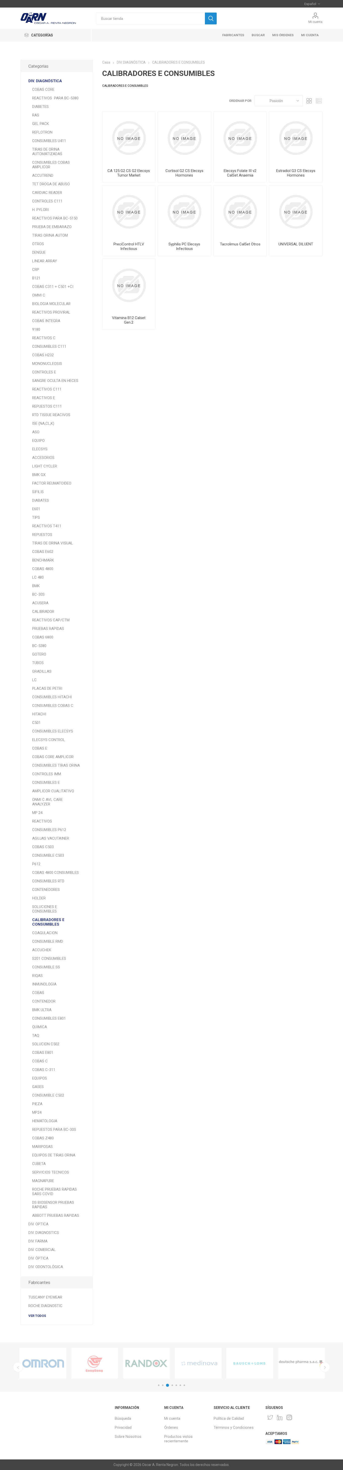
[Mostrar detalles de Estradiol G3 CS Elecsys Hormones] (295, 138)
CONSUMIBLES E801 (49, 1018)
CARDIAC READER (47, 192)
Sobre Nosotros (128, 1436)
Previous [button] (18, 1367)
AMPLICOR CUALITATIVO (53, 791)
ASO (35, 432)
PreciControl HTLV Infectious (128, 246)
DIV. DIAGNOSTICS (43, 1232)
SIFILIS (38, 492)
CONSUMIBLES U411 (49, 141)
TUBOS (38, 663)
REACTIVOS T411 (46, 526)
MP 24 (37, 812)
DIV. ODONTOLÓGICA (45, 1267)
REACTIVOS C (43, 338)
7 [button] (184, 1385)
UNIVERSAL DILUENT (295, 244)
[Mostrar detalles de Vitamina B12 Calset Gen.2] (128, 285)
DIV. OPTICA (38, 1224)
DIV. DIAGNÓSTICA (45, 81)
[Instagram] (289, 1417)
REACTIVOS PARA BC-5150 (55, 218)
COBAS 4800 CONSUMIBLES (55, 872)
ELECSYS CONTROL (48, 740)
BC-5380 (39, 645)
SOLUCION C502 (45, 1044)
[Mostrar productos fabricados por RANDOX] (146, 1363)
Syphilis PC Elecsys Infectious (184, 246)
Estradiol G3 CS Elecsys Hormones (295, 173)
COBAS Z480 (43, 1138)
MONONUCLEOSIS (47, 363)
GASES (38, 1087)
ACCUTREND (42, 175)
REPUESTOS (42, 534)
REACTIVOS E (43, 398)
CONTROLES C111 (47, 201)
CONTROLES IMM (46, 774)
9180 (36, 329)
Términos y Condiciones (234, 1427)
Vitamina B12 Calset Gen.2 (128, 320)
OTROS (38, 244)
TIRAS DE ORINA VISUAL (52, 543)
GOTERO (39, 654)
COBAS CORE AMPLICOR (53, 757)
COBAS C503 (43, 847)
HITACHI (39, 714)
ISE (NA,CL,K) (43, 423)
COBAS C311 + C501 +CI (52, 286)
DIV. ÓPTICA (38, 1258)
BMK (36, 586)
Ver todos (37, 1316)
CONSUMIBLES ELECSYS (52, 731)
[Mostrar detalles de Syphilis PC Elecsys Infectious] (184, 211)
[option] (43, 1363)
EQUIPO (38, 440)
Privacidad (123, 1427)
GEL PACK (40, 123)
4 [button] (172, 1385)
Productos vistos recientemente (178, 1438)
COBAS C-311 (43, 1069)
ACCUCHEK (41, 950)
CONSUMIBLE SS (46, 967)
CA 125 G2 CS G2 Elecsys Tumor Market (128, 173)
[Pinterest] (280, 1417)
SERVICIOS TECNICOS (50, 1172)
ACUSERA (40, 603)
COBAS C (40, 1061)
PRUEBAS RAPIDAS (48, 628)
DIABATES (40, 500)
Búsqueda (123, 1418)
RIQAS (37, 975)
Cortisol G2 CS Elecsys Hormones (184, 173)
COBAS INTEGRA (46, 321)
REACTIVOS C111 (47, 389)
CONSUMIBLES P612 (49, 830)
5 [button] (176, 1385)
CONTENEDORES (46, 889)
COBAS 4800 (42, 569)
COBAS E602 (42, 551)
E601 (36, 509)
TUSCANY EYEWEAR (45, 1297)
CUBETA (39, 1163)
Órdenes (171, 1427)
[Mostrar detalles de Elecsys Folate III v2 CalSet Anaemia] (240, 138)
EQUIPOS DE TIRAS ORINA (53, 1155)
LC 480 (38, 577)
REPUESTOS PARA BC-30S (54, 1129)
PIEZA (37, 1104)
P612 (36, 864)
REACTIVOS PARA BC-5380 (55, 98)
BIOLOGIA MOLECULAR (51, 303)
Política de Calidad (229, 1418)
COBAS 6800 (42, 637)
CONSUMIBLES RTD (48, 881)
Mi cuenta (315, 22)
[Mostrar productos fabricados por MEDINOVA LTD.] (198, 1363)
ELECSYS (39, 449)
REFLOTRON (42, 132)
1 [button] (158, 1385)
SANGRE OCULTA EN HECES (55, 380)
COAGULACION (45, 933)
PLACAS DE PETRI (47, 688)
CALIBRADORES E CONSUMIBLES (48, 922)
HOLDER (39, 898)
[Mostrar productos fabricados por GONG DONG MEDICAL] (94, 1363)
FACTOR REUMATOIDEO (51, 483)
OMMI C (38, 295)
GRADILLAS (41, 671)
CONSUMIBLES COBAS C (52, 705)
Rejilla (309, 100)
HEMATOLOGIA (44, 1121)
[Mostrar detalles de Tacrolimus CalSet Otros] (240, 211)
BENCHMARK (43, 560)
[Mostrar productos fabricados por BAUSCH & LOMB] (249, 1363)
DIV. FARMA (37, 1241)
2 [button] (162, 1385)
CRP (35, 269)
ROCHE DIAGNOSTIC (45, 1306)
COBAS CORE (43, 89)
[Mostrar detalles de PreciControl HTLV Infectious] (128, 211)
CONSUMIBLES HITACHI (52, 697)
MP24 (36, 1112)
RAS (35, 115)
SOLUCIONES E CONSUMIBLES (44, 909)
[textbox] (150, 18)
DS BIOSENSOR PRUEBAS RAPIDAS (53, 1204)
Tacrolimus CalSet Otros (240, 244)
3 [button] (167, 1385)
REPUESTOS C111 (47, 406)
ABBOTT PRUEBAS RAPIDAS (55, 1215)
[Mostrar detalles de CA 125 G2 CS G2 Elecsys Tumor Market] (128, 138)
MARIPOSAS (42, 1146)
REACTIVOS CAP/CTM (51, 620)
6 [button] (180, 1385)
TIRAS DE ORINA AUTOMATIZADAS (47, 151)
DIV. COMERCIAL (42, 1249)
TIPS (36, 517)
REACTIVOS (42, 821)
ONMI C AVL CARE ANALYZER (47, 801)
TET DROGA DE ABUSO (51, 184)
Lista (318, 100)
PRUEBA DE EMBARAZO (52, 227)
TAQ (35, 1035)
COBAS (38, 992)
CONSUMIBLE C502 (48, 1095)
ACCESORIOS (43, 457)
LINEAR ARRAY (44, 261)
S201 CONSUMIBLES (49, 958)
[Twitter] (270, 1417)
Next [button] (325, 1367)
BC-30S (38, 594)
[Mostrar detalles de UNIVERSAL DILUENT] (295, 211)
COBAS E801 (42, 1052)
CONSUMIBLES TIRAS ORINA (56, 765)
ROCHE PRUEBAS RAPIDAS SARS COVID (54, 1191)
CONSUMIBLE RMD (47, 941)
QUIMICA (39, 1027)
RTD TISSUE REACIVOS (51, 415)
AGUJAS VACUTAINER (50, 838)
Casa (106, 62)
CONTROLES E (44, 372)
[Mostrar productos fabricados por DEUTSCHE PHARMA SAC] (301, 1363)
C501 (36, 722)
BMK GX (38, 474)
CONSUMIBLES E (46, 782)
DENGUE (39, 252)
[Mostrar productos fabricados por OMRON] (43, 1363)
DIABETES (40, 106)
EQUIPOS (39, 1078)
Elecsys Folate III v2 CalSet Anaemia (240, 173)
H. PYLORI (40, 209)
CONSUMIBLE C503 (48, 855)
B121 (36, 278)
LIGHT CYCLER (44, 466)
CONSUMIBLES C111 (49, 346)
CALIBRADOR (43, 611)
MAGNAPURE (43, 1181)
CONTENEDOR (43, 1001)
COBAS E (39, 748)
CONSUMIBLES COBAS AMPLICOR (51, 164)
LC (34, 680)
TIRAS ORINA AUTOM (50, 235)
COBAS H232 (43, 355)
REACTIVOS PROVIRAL (51, 312)
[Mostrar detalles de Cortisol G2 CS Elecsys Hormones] (184, 138)
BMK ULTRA (41, 1010)
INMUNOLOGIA (44, 984)
